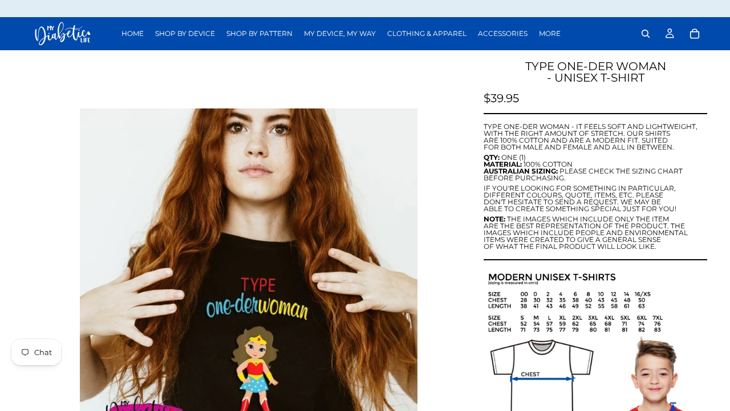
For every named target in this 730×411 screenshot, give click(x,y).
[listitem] (549, 33)
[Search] (645, 33)
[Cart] (694, 33)
